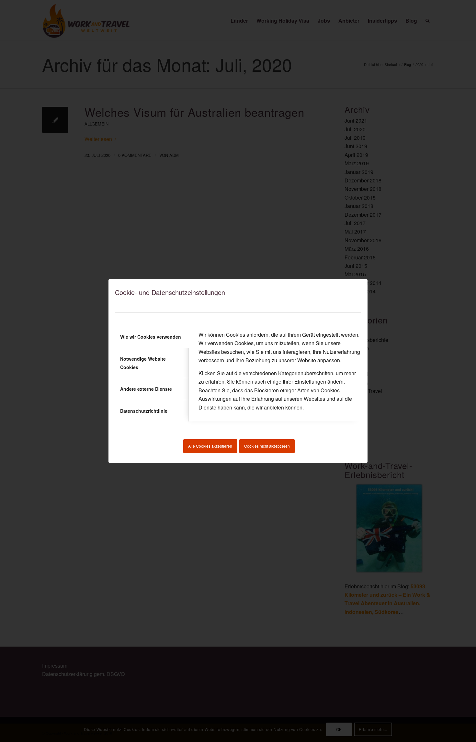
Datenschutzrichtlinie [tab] (143, 411)
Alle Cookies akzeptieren (210, 446)
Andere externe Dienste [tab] (146, 389)
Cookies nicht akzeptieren (267, 446)
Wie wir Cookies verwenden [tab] (150, 336)
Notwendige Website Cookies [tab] (143, 362)
